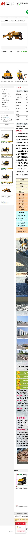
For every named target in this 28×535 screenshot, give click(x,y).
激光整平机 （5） (5, 89)
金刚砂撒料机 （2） (6, 93)
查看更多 (7, 109)
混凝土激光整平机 (4, 169)
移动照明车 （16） (5, 100)
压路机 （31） (5, 91)
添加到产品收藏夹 (4, 203)
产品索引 (3, 201)
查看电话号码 (5, 117)
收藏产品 (5, 51)
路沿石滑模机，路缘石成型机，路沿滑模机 (9, 197)
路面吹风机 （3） (5, 102)
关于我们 (10, 532)
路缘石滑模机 (18, 516)
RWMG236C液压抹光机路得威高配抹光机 (9, 81)
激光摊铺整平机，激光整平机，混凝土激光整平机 (10, 156)
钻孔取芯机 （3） (5, 106)
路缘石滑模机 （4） (6, 95)
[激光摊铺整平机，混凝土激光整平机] (7, 136)
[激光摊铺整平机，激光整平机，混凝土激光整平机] (7, 149)
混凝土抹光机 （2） (6, 98)
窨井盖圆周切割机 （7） (7, 97)
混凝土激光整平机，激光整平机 (7, 183)
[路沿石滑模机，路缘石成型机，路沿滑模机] (7, 190)
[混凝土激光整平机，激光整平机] (7, 176)
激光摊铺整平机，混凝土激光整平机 (8, 142)
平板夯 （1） (4, 104)
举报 (11, 51)
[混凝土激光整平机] (7, 163)
